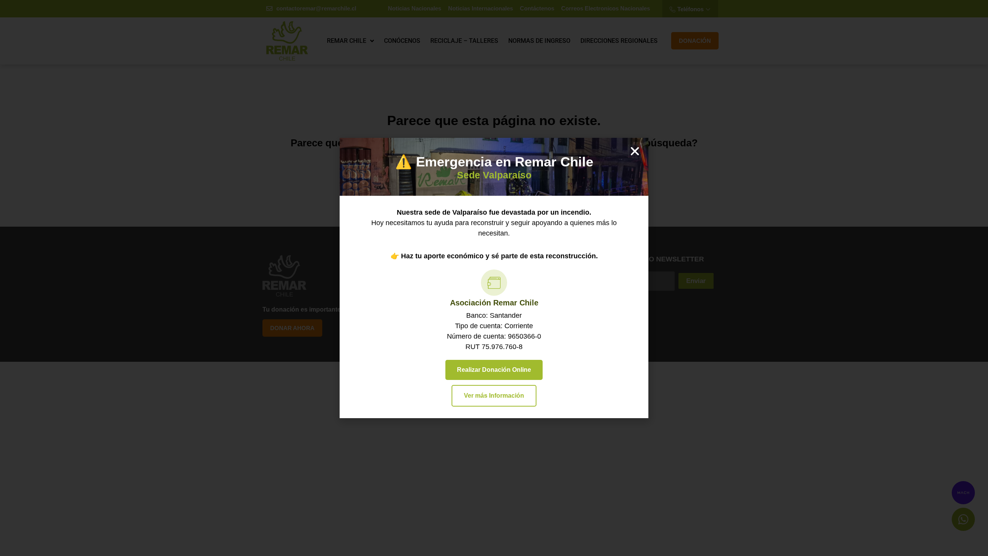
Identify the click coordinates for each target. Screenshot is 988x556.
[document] (494, 278)
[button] (635, 151)
